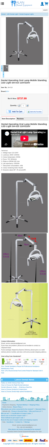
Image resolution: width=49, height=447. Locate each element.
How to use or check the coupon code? (13, 415)
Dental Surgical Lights (26, 14)
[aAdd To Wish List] (35, 111)
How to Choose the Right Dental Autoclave (15, 385)
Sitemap (27, 422)
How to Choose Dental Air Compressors (14, 389)
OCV (7, 91)
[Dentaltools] (24, 437)
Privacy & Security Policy (19, 411)
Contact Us (18, 422)
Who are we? (5, 413)
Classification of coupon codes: (21, 413)
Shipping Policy (34, 405)
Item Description (8, 119)
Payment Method (22, 405)
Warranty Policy (40, 409)
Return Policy (17, 407)
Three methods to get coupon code (12, 418)
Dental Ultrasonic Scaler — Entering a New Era (16, 387)
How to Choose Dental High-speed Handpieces (16, 391)
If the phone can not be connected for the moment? (17, 409)
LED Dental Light (12, 14)
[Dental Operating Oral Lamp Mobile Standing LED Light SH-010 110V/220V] (24, 41)
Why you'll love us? (35, 411)
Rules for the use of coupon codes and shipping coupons (19, 420)
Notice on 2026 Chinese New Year (12, 383)
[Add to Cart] (15, 111)
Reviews (20, 119)
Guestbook (10, 422)
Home (3, 14)
